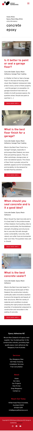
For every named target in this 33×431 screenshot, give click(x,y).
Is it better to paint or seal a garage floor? (16, 64)
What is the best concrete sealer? (15, 274)
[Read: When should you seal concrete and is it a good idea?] (16, 190)
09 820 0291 (18, 408)
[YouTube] (20, 426)
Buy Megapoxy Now (16, 359)
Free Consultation (16, 367)
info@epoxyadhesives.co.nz (18, 410)
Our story (16, 381)
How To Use (16, 386)
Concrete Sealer (9, 72)
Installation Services (17, 364)
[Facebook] (16, 426)
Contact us (16, 391)
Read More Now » (13, 103)
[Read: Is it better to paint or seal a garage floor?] (16, 49)
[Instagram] (12, 426)
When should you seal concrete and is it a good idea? (17, 204)
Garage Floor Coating (18, 74)
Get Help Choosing (16, 362)
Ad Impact (20, 423)
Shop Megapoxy (16, 389)
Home (16, 379)
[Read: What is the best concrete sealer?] (16, 261)
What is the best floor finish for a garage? (14, 133)
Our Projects (16, 384)
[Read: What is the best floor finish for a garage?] (16, 118)
